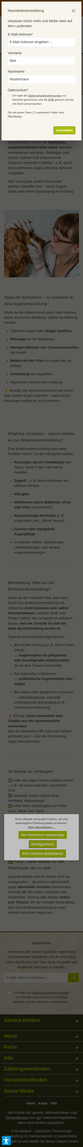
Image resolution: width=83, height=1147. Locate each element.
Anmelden (64, 130)
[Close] (73, 10)
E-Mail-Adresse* (20, 34)
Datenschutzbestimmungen (45, 95)
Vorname (15, 53)
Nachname (16, 71)
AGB (51, 99)
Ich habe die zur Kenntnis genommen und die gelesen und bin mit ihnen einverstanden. (43, 99)
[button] (6, 1140)
